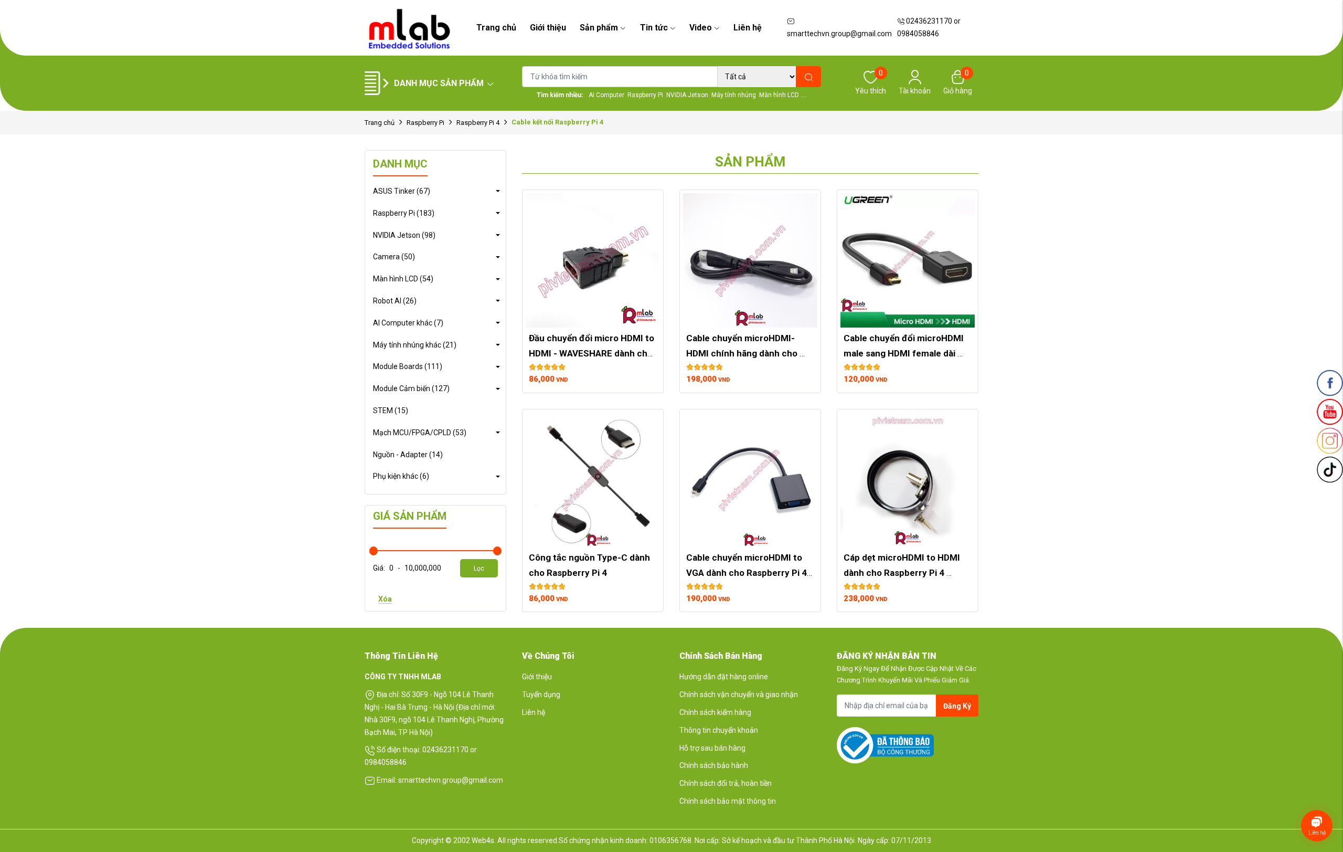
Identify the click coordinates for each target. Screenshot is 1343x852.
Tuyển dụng (541, 694)
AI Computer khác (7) (408, 323)
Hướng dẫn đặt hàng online (723, 676)
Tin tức (654, 28)
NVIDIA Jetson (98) (404, 235)
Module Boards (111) (407, 366)
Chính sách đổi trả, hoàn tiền (725, 783)
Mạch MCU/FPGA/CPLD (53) (419, 432)
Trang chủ (496, 28)
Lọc (479, 568)
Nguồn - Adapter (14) (408, 454)
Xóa (385, 599)
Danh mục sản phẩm (439, 83)
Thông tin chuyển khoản (718, 730)
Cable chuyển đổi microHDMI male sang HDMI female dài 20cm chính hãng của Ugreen (905, 353)
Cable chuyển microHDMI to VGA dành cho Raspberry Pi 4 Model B (747, 572)
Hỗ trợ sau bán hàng (712, 748)
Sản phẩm (599, 28)
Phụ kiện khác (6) (401, 476)
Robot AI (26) (395, 301)
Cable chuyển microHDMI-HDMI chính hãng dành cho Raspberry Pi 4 (743, 353)
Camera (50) (394, 257)
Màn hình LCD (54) (403, 279)
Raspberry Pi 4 (477, 123)
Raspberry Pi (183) (403, 213)
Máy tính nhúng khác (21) (414, 345)
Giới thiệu (548, 28)
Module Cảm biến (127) (411, 388)
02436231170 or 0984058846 (929, 27)
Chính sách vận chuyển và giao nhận (738, 694)
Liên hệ (747, 28)
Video (700, 28)
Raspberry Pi (425, 123)
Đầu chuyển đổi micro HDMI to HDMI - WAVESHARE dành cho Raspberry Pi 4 (592, 353)
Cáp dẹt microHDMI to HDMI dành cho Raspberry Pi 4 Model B (903, 572)
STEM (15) (390, 410)
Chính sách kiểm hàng (715, 712)
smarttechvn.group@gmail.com (839, 33)
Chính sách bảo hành (713, 765)
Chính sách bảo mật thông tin (727, 801)
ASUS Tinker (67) (401, 191)
